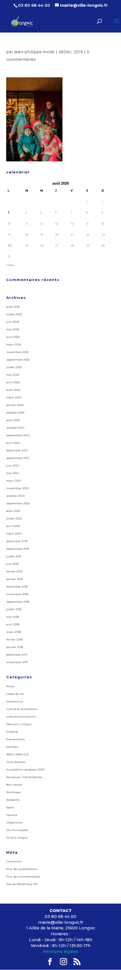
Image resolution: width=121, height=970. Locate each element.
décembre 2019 (16, 541)
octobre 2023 (15, 412)
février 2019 (14, 571)
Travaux (11, 815)
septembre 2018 (17, 602)
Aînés (10, 686)
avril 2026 (13, 337)
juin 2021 (12, 465)
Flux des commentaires (23, 876)
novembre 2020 (17, 488)
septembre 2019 (17, 549)
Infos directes (16, 762)
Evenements (15, 739)
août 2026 (13, 306)
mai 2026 (12, 329)
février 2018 (14, 639)
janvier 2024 (15, 405)
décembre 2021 (17, 450)
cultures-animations (21, 716)
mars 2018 (13, 632)
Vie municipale (17, 830)
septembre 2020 (18, 503)
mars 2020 (13, 533)
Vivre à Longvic (17, 837)
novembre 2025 (17, 352)
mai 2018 (12, 617)
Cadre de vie (15, 694)
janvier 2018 (14, 647)
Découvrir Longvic (19, 724)
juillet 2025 (14, 367)
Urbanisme (14, 822)
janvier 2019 (14, 579)
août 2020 (13, 511)
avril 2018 (12, 624)
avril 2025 (13, 382)
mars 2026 (13, 344)
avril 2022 (13, 443)
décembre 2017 (17, 654)
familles (12, 747)
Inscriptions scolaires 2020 (25, 769)
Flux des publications (21, 869)
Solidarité (12, 800)
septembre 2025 (18, 359)
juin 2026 (12, 322)
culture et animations (21, 709)
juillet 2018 (13, 609)
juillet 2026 (14, 314)
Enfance (12, 732)
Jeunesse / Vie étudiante (24, 777)
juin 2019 (12, 564)
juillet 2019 (13, 556)
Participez (13, 792)
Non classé (14, 784)
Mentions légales (60, 951)
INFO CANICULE (17, 754)
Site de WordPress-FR (21, 884)
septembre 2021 (17, 458)
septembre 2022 (18, 435)
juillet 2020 (14, 518)
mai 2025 (12, 375)
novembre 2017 (17, 662)
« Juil (10, 265)
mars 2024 (13, 397)
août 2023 (13, 420)
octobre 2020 (15, 496)
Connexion (14, 861)
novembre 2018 (17, 594)
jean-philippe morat (34, 51)
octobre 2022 (15, 428)
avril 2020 (13, 526)
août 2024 (13, 390)
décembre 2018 (17, 586)
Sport (10, 807)
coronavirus (14, 701)
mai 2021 (12, 473)
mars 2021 (13, 480)
